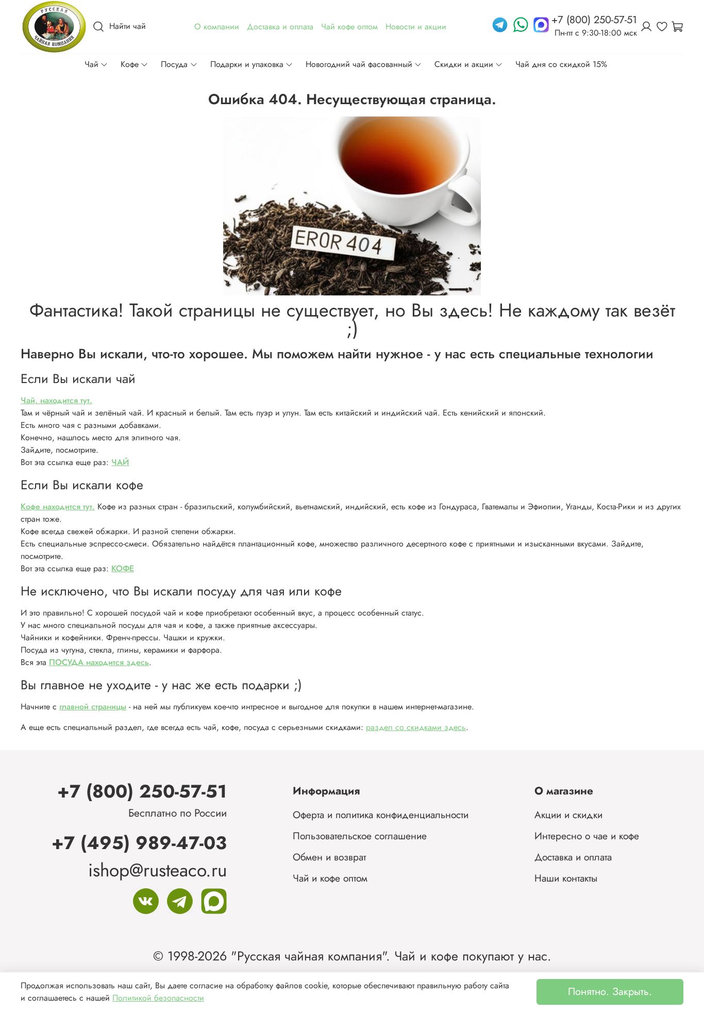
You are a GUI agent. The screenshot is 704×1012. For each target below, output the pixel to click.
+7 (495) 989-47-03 (139, 842)
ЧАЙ (120, 462)
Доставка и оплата (573, 857)
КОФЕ (122, 568)
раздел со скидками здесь (416, 727)
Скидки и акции (463, 64)
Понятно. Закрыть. (610, 991)
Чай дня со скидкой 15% (561, 64)
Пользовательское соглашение (360, 835)
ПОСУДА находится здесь (99, 662)
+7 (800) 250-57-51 (142, 791)
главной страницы (92, 706)
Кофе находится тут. (58, 506)
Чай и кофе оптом (330, 878)
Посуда (174, 64)
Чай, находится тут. (56, 400)
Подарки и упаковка (246, 64)
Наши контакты (565, 878)
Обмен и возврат (329, 857)
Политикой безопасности (158, 998)
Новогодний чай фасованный (359, 64)
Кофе (130, 64)
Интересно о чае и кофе (586, 835)
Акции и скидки (568, 814)
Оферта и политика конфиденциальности (380, 814)
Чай (91, 64)
